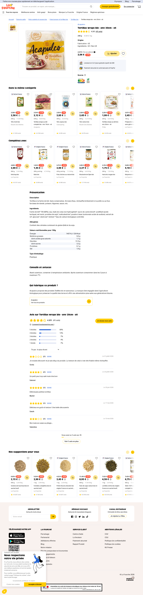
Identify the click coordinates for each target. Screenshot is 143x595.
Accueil (11, 19)
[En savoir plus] (85, 75)
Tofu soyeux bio (62, 122)
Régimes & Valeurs (48, 557)
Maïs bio (36, 174)
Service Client (80, 529)
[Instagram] (76, 517)
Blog (127, 1)
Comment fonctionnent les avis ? (43, 324)
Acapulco (81, 24)
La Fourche (46, 529)
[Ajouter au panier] (27, 113)
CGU (106, 537)
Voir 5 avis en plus (71, 441)
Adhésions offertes (48, 541)
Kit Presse (109, 547)
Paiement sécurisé (80, 541)
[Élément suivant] (132, 88)
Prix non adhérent (88, 52)
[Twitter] (80, 517)
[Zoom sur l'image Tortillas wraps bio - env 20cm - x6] (46, 51)
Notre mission (46, 547)
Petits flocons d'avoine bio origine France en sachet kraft (65, 487)
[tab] (13, 28)
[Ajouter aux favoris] (28, 94)
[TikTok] (87, 517)
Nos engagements (48, 554)
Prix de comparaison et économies (54, 551)
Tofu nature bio (84, 122)
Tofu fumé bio (15, 122)
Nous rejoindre (46, 564)
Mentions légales (113, 529)
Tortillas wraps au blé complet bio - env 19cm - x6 (43, 123)
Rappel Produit (78, 544)
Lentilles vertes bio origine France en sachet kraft (110, 487)
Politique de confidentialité (115, 541)
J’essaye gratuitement (110, 6)
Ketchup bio (15, 174)
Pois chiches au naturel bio (65, 174)
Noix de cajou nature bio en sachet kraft (88, 487)
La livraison (77, 537)
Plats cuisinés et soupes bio (37, 19)
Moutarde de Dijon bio (86, 174)
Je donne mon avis (104, 321)
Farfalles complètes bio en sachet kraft (42, 487)
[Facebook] (72, 517)
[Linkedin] (83, 517)
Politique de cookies (112, 544)
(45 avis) (99, 31)
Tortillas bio (75, 19)
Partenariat (45, 537)
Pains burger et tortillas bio (59, 19)
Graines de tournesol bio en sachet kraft (20, 487)
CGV (106, 534)
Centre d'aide (78, 534)
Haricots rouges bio (108, 174)
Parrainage (136, 1)
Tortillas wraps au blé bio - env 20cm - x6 (110, 123)
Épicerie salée (21, 19)
